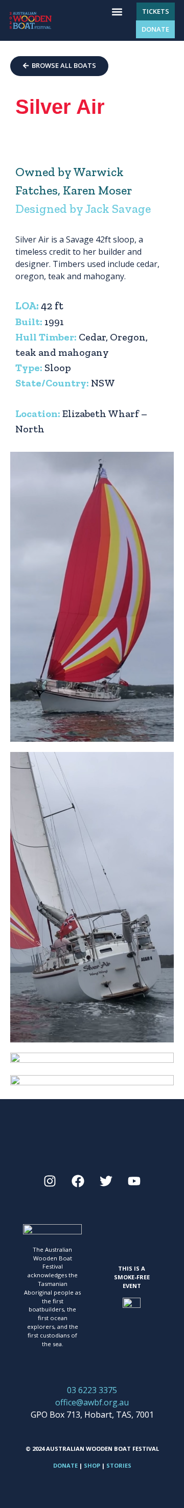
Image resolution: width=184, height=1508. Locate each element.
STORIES (118, 1465)
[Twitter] (106, 1181)
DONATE (65, 1465)
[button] (116, 11)
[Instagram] (50, 1181)
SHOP (92, 1465)
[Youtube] (134, 1181)
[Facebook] (78, 1181)
